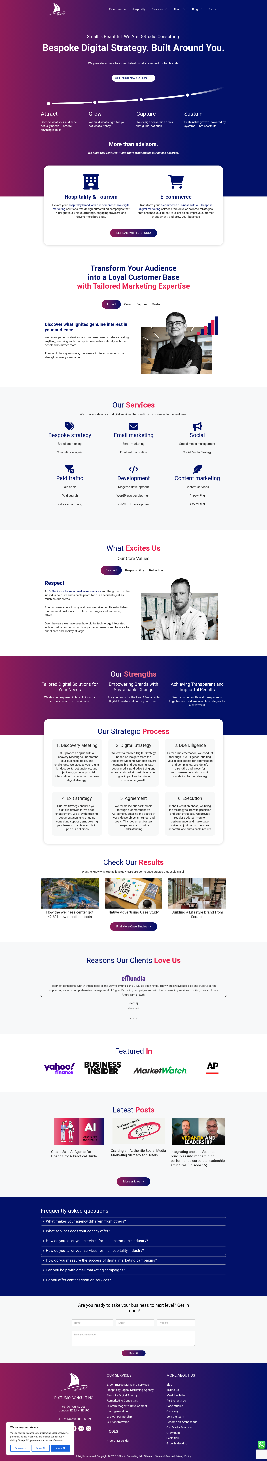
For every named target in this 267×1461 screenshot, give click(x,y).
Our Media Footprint (179, 1427)
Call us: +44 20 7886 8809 (74, 1419)
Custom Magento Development (127, 1406)
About (177, 9)
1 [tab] (130, 1018)
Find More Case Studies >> (133, 926)
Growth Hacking (176, 1443)
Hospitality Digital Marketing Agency (130, 1390)
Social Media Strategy (197, 452)
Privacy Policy (183, 1456)
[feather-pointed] (197, 469)
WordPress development (133, 495)
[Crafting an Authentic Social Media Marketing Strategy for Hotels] (138, 1131)
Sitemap (148, 1456)
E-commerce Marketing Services (128, 1384)
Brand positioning (70, 444)
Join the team (175, 1416)
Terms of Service (164, 1456)
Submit (133, 1353)
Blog (195, 9)
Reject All (40, 1448)
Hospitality (139, 9)
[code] (133, 469)
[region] (40, 1438)
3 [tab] (136, 1018)
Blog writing (197, 503)
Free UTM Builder (118, 1440)
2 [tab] (133, 1018)
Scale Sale (173, 1438)
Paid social (69, 487)
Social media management (197, 444)
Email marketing (133, 444)
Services (157, 9)
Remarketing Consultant (122, 1400)
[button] (41, 995)
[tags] (69, 426)
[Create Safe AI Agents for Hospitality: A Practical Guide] (79, 1132)
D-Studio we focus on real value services (74, 591)
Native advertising (69, 504)
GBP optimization (118, 1422)
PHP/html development (133, 504)
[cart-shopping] (175, 181)
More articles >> (133, 1181)
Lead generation (117, 1411)
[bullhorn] (197, 426)
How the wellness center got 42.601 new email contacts (69, 914)
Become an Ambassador (182, 1422)
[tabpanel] (133, 345)
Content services (197, 487)
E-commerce (117, 9)
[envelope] (133, 426)
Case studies (174, 1406)
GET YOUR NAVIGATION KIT (133, 78)
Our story (172, 1411)
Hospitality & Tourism (91, 197)
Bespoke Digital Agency (122, 1395)
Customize (20, 1448)
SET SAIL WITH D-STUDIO (133, 233)
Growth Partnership (119, 1416)
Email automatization (133, 452)
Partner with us (176, 1400)
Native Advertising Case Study (133, 912)
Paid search (70, 495)
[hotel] (91, 181)
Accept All (60, 1448)
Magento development (133, 487)
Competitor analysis (70, 452)
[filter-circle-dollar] (69, 469)
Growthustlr (174, 1433)
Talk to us (172, 1390)
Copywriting (197, 495)
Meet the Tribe (175, 1395)
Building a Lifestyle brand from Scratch (197, 914)
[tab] (111, 304)
